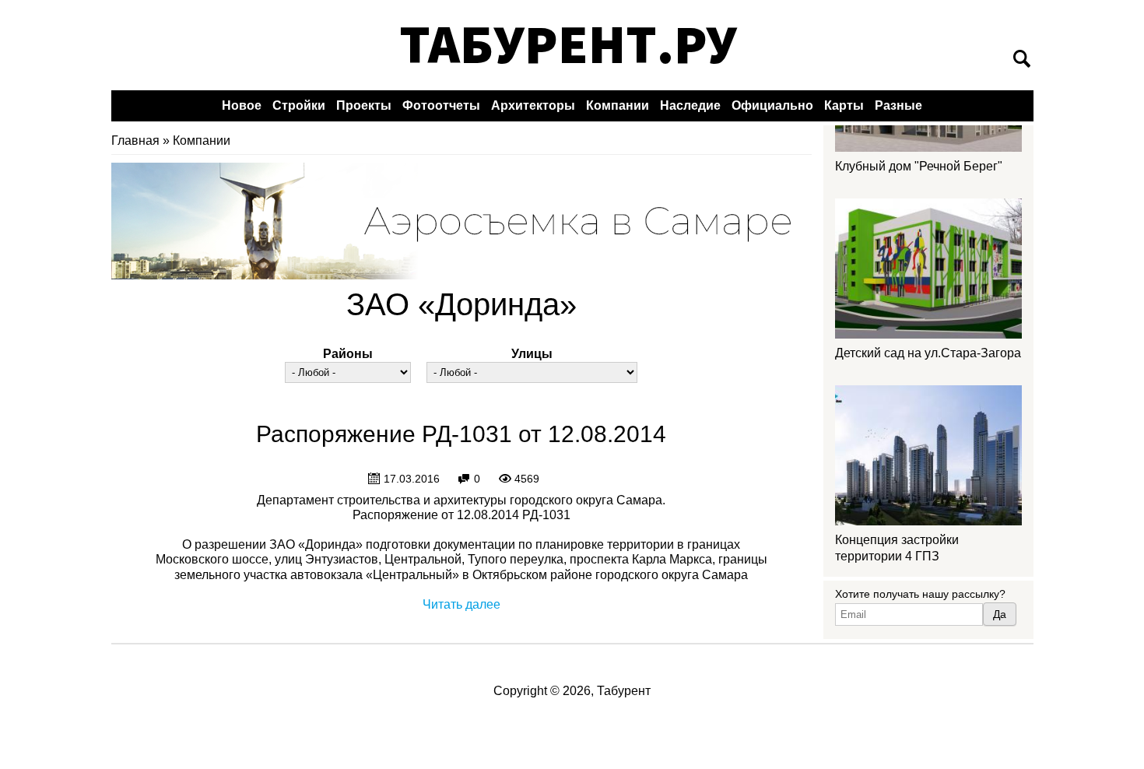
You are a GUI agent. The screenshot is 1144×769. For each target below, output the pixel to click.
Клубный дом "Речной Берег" (918, 166)
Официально (772, 105)
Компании (617, 105)
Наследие (690, 105)
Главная (135, 140)
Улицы (532, 353)
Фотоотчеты (441, 105)
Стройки (298, 105)
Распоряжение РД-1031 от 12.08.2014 (461, 434)
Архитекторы (533, 105)
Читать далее (461, 604)
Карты (844, 105)
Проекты (363, 105)
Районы (348, 353)
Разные (898, 105)
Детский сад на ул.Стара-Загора (928, 353)
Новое (241, 105)
